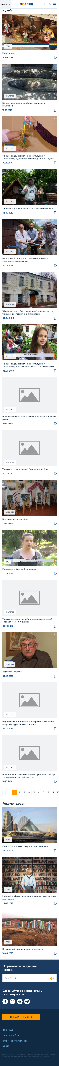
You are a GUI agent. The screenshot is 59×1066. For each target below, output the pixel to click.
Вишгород (9, 96)
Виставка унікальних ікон (15, 519)
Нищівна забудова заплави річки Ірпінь (22, 949)
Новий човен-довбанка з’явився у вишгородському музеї (29, 417)
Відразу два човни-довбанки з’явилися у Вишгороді (23, 104)
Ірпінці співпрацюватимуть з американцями (25, 846)
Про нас (8, 1030)
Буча (7, 562)
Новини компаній (14, 1041)
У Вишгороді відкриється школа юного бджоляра (28, 208)
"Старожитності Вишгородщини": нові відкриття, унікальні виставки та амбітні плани (27, 312)
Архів (6, 1046)
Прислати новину (21, 1017)
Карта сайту (10, 1035)
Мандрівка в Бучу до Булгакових (19, 569)
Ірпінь (7, 46)
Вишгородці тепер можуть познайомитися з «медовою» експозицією (25, 259)
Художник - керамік (12, 671)
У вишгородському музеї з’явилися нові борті (25, 469)
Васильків (9, 512)
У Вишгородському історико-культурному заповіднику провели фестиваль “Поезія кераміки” (28, 365)
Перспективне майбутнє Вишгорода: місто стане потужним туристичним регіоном (28, 722)
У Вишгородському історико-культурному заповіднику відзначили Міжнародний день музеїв (28, 157)
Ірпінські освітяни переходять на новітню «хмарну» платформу (29, 897)
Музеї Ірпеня (8, 53)
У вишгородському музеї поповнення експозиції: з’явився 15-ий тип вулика (27, 620)
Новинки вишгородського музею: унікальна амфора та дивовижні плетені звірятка (29, 775)
